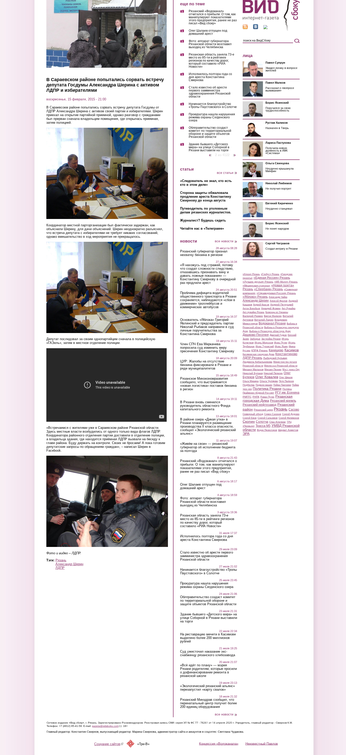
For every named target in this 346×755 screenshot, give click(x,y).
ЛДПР (60, 568)
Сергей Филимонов (289, 418)
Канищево (276, 350)
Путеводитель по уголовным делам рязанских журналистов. (205, 210)
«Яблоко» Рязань (255, 297)
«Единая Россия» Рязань (272, 278)
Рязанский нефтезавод (259, 405)
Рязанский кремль (283, 400)
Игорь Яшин (281, 346)
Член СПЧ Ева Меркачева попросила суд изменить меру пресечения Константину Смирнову (207, 347)
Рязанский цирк (263, 409)
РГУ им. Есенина (287, 392)
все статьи (225, 173)
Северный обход (253, 414)
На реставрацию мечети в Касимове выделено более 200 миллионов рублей (208, 638)
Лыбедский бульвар (275, 358)
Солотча (262, 421)
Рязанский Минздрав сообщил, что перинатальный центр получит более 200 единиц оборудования (208, 703)
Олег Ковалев (266, 377)
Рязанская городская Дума (268, 398)
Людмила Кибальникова (257, 361)
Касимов (291, 350)
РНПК (256, 396)
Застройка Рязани (271, 339)
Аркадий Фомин (271, 308)
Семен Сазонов (272, 414)
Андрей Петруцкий (281, 304)
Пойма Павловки (282, 385)
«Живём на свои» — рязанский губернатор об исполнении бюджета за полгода (207, 447)
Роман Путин (267, 397)
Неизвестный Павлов (261, 743)
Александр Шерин (69, 564)
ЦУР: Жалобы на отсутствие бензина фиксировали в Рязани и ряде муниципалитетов (205, 365)
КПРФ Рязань (259, 350)
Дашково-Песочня (256, 335)
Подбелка (249, 384)
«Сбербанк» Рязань (268, 289)
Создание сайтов (108, 744)
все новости (224, 241)
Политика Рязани (267, 388)
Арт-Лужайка (288, 308)
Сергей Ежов (250, 418)
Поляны (287, 389)
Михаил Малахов (253, 369)
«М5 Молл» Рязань (286, 281)
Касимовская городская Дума (258, 354)
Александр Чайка (278, 297)
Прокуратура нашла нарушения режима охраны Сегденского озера (212, 117)
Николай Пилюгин (273, 373)
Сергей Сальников (268, 418)
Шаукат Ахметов (288, 430)
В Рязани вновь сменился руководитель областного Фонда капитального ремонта (205, 405)
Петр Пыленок (286, 381)
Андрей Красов (261, 304)
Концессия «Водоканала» (218, 743)
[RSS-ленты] (245, 28)
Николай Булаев (253, 373)
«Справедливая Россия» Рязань (276, 293)
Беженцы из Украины (276, 312)
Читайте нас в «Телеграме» (202, 228)
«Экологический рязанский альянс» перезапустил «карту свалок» (207, 687)
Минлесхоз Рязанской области (280, 365)
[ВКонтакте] (255, 28)
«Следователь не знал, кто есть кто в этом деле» (206, 183)
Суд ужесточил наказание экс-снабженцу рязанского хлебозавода (207, 653)
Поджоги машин (264, 385)
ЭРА (246, 434)
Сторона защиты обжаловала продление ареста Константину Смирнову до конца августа (205, 196)
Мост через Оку (291, 369)
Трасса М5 (263, 426)
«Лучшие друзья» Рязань (258, 281)
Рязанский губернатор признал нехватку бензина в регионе (203, 253)
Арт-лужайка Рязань (253, 312)
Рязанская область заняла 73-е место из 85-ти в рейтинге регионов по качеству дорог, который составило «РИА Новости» (211, 60)
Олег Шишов (286, 377)
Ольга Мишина (251, 381)
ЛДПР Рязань (252, 358)
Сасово (294, 409)
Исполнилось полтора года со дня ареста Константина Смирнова (210, 77)
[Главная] (271, 30)
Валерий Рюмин (253, 316)
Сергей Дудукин (290, 414)
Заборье (255, 338)
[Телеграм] (265, 28)
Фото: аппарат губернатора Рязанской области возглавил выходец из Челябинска (210, 44)
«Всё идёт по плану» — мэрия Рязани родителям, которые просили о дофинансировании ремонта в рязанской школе (208, 671)
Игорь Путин (280, 342)
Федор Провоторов (267, 430)
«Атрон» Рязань (251, 274)
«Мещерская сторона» (256, 285)
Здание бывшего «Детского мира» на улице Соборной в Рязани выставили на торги (209, 147)
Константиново (286, 354)
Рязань (60, 560)
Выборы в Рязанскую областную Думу (270, 331)
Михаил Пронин (272, 369)
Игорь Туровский (265, 346)
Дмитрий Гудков (278, 335)
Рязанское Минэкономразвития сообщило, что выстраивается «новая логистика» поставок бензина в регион (208, 384)
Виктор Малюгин (273, 316)
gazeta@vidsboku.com (107, 726)
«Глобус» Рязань (270, 274)
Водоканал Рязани (272, 323)
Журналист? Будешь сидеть (203, 220)
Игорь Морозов (264, 342)
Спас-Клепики (277, 421)
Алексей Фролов (278, 301)
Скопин (249, 421)
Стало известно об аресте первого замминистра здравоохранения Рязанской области (209, 92)
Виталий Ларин (264, 319)
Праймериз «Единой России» (258, 393)
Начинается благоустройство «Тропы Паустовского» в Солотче (213, 105)
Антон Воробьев (251, 308)
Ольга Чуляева (269, 381)
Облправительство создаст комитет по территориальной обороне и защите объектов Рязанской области (210, 132)
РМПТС (247, 396)
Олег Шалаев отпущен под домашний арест (208, 32)
